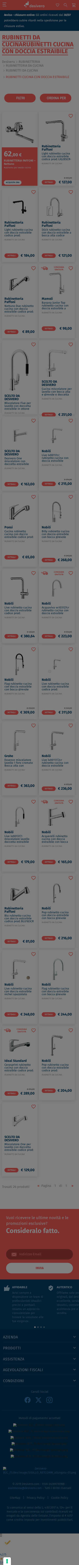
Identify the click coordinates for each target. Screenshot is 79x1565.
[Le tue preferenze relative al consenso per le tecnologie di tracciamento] (7, 1561)
